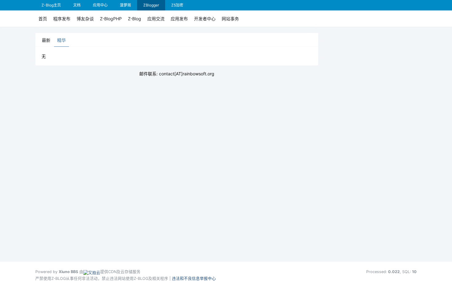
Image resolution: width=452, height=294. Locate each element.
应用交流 (156, 18)
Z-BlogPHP (111, 18)
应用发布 (179, 18)
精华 (61, 40)
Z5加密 (177, 5)
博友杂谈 (85, 18)
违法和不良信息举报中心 (194, 278)
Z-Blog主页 (51, 5)
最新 (46, 40)
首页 (42, 18)
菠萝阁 (125, 5)
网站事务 (230, 18)
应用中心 (100, 5)
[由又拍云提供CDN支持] (91, 271)
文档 (77, 5)
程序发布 (61, 18)
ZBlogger (151, 5)
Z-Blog (134, 18)
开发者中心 (205, 18)
